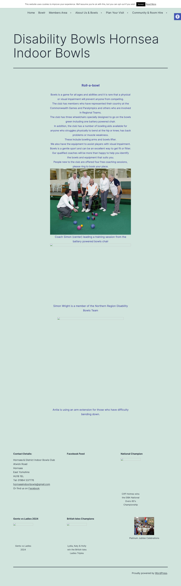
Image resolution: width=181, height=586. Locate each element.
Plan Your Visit (115, 12)
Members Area (58, 12)
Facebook (34, 488)
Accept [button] (141, 4)
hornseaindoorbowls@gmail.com (31, 484)
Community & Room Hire (147, 12)
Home (31, 12)
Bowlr (41, 12)
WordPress (161, 573)
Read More (151, 4)
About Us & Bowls (86, 12)
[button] (177, 16)
